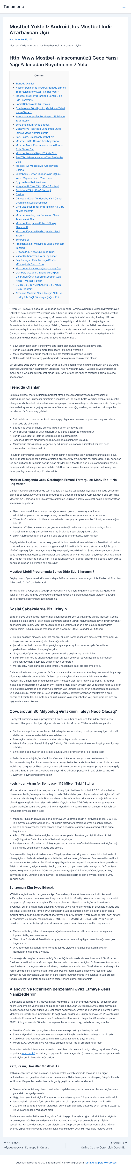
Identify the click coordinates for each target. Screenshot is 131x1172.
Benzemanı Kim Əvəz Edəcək (32, 124)
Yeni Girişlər (22, 239)
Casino (20, 194)
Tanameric (13, 6)
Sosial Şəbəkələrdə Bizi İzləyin (33, 104)
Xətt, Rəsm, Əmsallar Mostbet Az (35, 137)
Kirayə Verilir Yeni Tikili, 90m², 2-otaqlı (37, 186)
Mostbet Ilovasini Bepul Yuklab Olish (36, 153)
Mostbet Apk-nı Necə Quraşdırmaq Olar (38, 268)
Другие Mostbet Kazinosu (31, 182)
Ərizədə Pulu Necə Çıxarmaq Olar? (35, 252)
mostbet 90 (28, 1053)
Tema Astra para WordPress (100, 1162)
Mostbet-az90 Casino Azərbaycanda (37, 141)
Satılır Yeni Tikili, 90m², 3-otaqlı (33, 190)
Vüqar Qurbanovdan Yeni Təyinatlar (36, 256)
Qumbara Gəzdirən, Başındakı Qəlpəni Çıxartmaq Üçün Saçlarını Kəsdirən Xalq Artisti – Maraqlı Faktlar (38, 276)
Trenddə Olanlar (25, 83)
